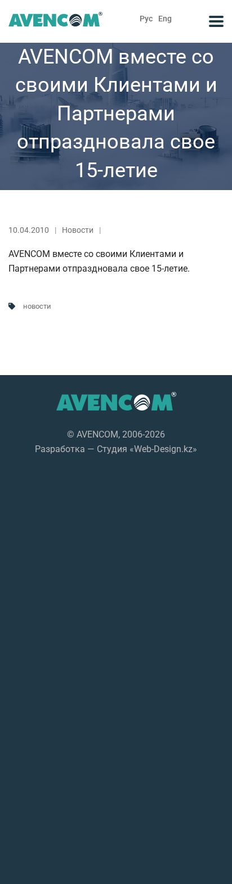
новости (37, 306)
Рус (146, 18)
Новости (77, 229)
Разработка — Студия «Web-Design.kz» (116, 449)
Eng (165, 18)
